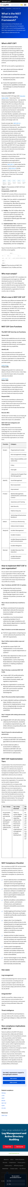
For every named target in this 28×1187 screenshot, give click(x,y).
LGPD (3, 1095)
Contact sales (14, 1168)
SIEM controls (13, 1082)
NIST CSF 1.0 (17, 123)
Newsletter (5, 1168)
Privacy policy (21, 1162)
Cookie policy (8, 1165)
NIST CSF (4, 1103)
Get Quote (19, 1147)
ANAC (3, 1098)
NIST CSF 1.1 (10, 164)
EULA (11, 1159)
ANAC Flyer (4, 1115)
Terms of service (19, 1159)
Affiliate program (18, 1165)
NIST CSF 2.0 (12, 168)
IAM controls (13, 1078)
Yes (10, 1180)
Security (5, 1162)
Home (3, 8)
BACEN (3, 1100)
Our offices (23, 1168)
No (9, 1184)
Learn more (5, 365)
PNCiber (4, 1093)
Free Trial (8, 1147)
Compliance (8, 8)
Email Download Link (14, 1153)
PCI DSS (4, 1108)
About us (6, 1159)
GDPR (3, 1105)
